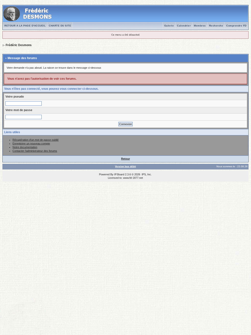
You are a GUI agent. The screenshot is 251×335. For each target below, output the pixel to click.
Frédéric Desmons (19, 45)
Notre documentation (25, 147)
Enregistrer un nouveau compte (31, 143)
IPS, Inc (146, 174)
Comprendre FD (236, 25)
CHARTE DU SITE (60, 25)
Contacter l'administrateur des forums (35, 150)
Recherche (216, 25)
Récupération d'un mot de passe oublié (36, 139)
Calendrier (184, 25)
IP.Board (119, 174)
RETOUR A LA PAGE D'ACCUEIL (25, 25)
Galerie (169, 25)
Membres (200, 25)
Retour (125, 158)
